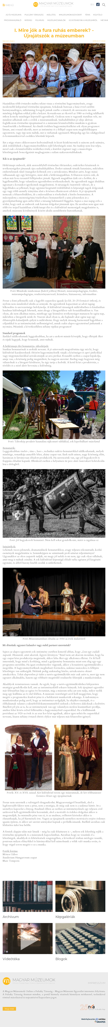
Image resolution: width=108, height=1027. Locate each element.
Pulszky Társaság (34, 15)
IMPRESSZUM (96, 983)
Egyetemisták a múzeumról (83, 20)
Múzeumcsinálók (56, 20)
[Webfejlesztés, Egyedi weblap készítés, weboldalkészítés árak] (99, 1022)
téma (87, 15)
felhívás (39, 20)
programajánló (12, 20)
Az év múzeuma (13, 15)
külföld (97, 15)
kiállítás (51, 15)
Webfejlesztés (88, 1019)
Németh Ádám (9, 41)
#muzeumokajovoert (70, 15)
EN (92, 4)
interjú (28, 20)
